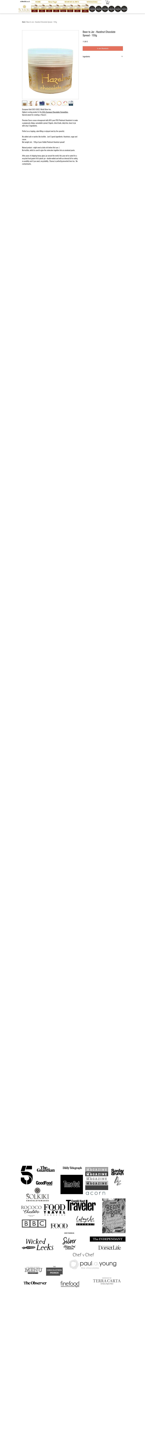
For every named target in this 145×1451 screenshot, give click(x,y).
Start (23, 22)
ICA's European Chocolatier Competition (55, 112)
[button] (107, 2)
